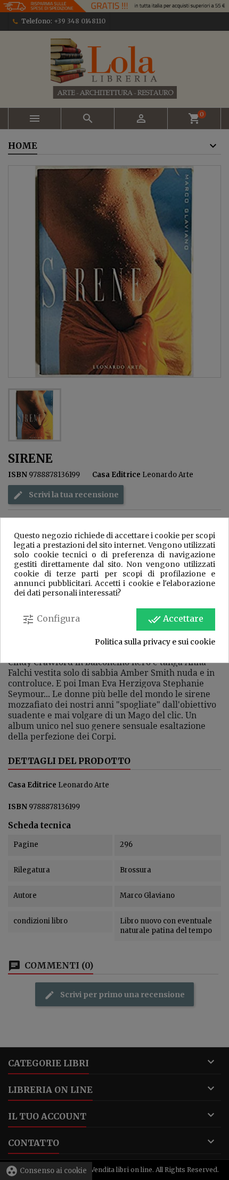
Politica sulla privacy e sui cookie (155, 642)
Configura (51, 619)
